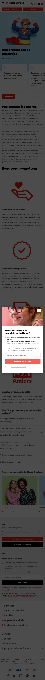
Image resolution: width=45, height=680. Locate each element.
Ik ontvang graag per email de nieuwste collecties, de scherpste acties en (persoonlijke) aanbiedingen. (22, 349)
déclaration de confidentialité (18, 367)
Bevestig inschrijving (22, 362)
